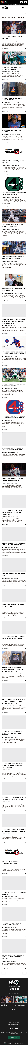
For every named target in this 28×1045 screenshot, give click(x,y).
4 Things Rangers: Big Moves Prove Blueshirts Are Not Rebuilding (13, 512)
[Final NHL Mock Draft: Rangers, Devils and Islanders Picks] (14, 534)
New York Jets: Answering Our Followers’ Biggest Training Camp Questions (13, 321)
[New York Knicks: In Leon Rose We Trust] (14, 565)
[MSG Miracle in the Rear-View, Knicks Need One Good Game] (14, 658)
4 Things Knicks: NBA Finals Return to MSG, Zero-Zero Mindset (12, 733)
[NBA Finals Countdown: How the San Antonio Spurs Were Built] (14, 788)
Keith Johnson (6, 134)
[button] (23, 8)
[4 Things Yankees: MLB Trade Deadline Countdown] (14, 216)
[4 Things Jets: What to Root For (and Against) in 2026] (14, 184)
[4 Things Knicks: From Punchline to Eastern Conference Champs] (14, 820)
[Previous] (4, 973)
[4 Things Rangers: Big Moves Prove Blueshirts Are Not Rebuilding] (14, 501)
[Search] (25, 13)
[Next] (24, 973)
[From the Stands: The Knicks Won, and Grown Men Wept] (14, 439)
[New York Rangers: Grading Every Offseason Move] (14, 469)
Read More (4, 48)
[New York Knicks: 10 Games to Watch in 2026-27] (14, 89)
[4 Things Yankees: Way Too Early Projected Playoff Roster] (14, 627)
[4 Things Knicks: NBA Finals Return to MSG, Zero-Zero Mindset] (14, 722)
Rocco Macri (6, 41)
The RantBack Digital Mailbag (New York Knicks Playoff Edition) (13, 956)
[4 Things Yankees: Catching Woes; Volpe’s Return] (14, 914)
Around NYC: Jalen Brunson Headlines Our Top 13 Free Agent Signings (12, 765)
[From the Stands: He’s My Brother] (14, 121)
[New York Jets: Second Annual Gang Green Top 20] (14, 375)
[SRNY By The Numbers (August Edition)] (14, 152)
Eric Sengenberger (8, 293)
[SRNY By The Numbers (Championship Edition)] (14, 852)
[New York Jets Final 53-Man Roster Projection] (14, 58)
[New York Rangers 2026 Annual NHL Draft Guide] (14, 595)
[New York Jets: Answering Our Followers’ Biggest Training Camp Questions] (14, 310)
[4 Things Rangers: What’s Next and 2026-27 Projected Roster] (14, 407)
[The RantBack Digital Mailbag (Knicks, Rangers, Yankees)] (14, 690)
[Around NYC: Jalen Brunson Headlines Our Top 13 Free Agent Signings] (14, 755)
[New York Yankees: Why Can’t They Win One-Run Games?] (14, 248)
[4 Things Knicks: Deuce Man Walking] (14, 27)
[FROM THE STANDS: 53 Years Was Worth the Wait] (14, 280)
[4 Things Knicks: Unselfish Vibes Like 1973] (14, 883)
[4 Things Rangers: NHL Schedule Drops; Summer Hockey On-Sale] (14, 343)
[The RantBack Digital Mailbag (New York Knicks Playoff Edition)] (14, 946)
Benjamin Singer (7, 452)
